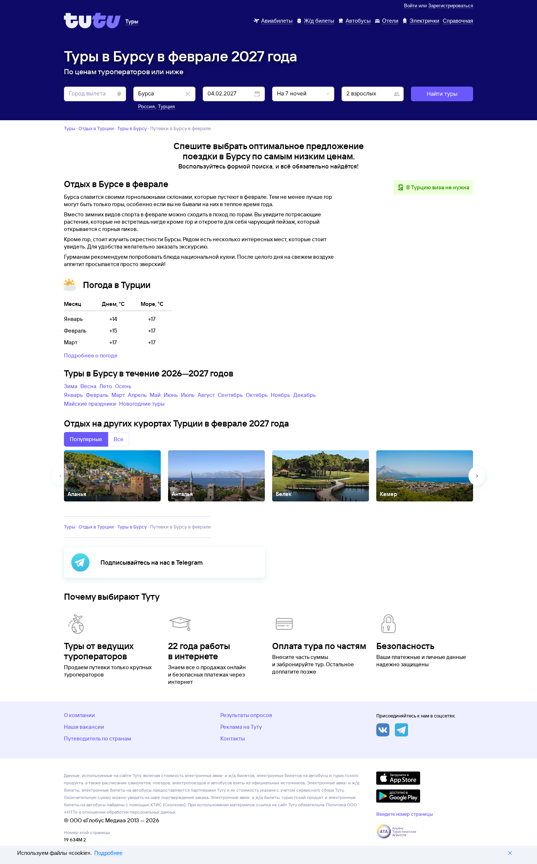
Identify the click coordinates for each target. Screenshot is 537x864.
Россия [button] (146, 106)
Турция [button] (166, 106)
